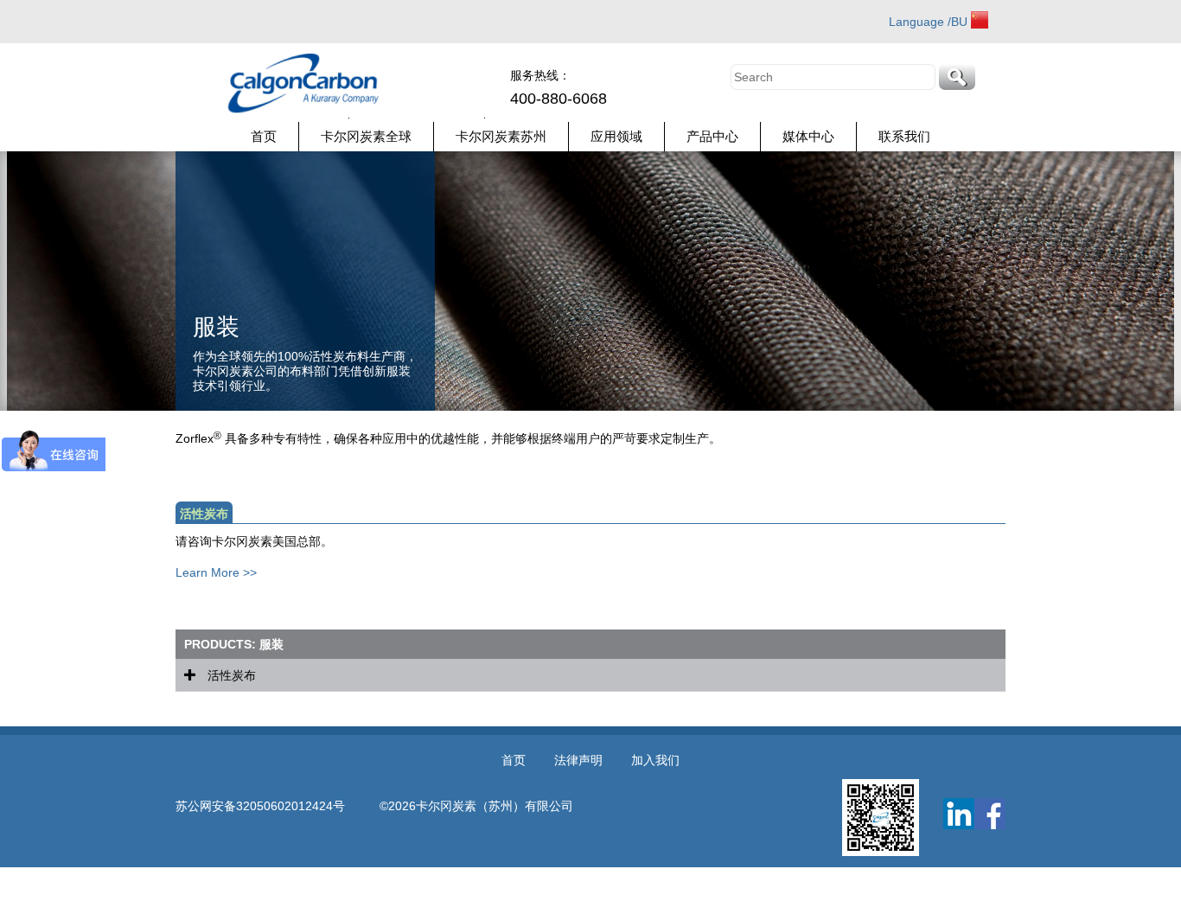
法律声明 (578, 760)
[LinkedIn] (958, 813)
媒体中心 (808, 136)
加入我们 (655, 760)
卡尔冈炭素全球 (366, 136)
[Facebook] (989, 813)
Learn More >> (216, 572)
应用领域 (616, 136)
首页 (264, 136)
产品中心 (712, 136)
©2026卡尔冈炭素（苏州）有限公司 (476, 806)
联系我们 (904, 136)
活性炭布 (230, 675)
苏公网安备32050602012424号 (278, 806)
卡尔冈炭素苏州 (501, 136)
